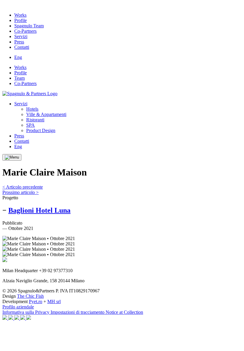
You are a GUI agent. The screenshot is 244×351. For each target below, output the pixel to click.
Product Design (40, 130)
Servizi (20, 36)
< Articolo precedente (22, 186)
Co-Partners (25, 31)
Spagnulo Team (29, 25)
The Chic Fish (30, 296)
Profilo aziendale (18, 306)
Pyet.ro (35, 301)
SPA (30, 125)
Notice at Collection (124, 312)
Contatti (21, 47)
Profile (20, 20)
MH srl (54, 301)
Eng (18, 57)
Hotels (32, 109)
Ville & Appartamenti (46, 114)
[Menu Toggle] (11, 157)
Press (19, 41)
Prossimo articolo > (20, 192)
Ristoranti (35, 119)
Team (19, 78)
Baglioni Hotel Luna (39, 210)
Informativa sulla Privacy (26, 312)
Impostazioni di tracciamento (78, 312)
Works (20, 15)
